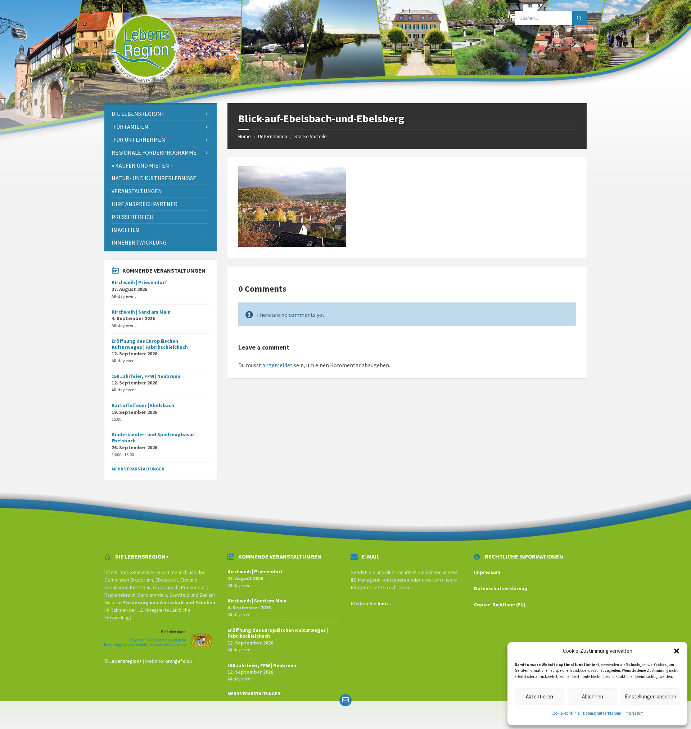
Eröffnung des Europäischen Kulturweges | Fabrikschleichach (150, 344)
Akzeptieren (539, 696)
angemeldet (277, 365)
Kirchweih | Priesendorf (139, 282)
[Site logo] (144, 89)
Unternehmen (272, 136)
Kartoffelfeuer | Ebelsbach (143, 405)
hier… (385, 603)
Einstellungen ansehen (650, 696)
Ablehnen (592, 696)
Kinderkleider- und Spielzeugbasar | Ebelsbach (154, 437)
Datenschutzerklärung (602, 713)
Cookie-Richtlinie (565, 713)
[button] (676, 651)
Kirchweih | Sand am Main (141, 312)
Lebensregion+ (125, 661)
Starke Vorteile (310, 136)
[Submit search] (579, 18)
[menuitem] (160, 114)
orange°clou (178, 661)
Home (244, 136)
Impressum (633, 713)
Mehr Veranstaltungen (138, 468)
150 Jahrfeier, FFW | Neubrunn (146, 376)
